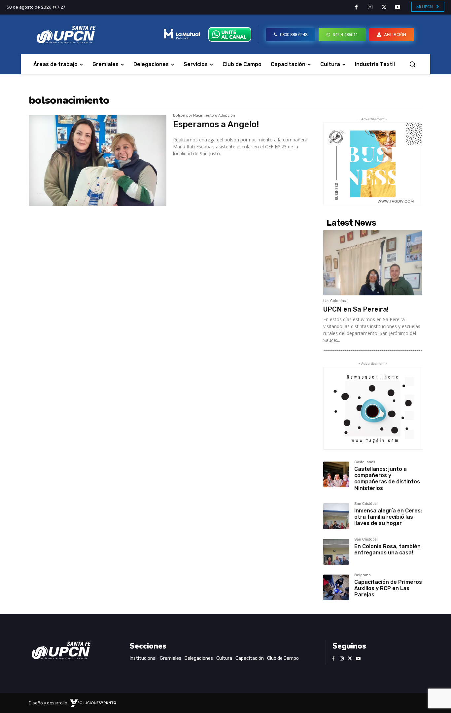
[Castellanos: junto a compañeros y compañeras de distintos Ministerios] (336, 474)
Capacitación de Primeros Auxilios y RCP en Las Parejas (388, 588)
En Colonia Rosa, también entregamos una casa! (387, 549)
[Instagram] (370, 8)
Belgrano (362, 575)
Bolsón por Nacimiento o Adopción (204, 116)
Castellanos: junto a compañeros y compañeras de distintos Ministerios (387, 478)
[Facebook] (357, 8)
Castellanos (364, 462)
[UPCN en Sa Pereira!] (372, 262)
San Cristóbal (366, 504)
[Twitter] (384, 8)
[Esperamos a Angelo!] (97, 160)
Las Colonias (334, 301)
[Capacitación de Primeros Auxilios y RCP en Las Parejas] (336, 587)
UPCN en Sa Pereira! (356, 309)
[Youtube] (397, 8)
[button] (412, 64)
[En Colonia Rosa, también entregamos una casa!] (336, 552)
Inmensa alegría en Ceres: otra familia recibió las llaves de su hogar (388, 516)
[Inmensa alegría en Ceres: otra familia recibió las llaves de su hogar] (336, 516)
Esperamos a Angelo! (216, 124)
